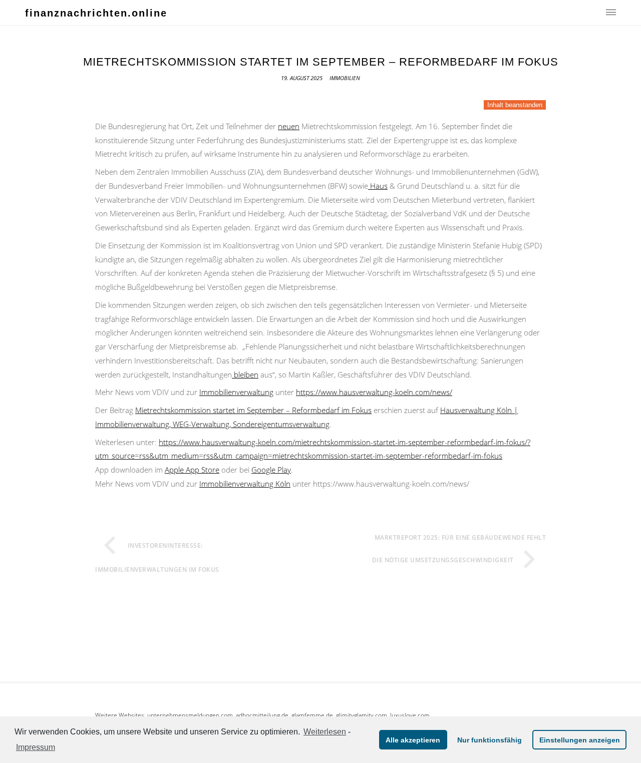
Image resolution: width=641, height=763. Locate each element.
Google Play (271, 470)
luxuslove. (404, 715)
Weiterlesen (324, 731)
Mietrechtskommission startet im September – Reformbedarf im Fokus (253, 410)
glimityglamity (355, 715)
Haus (378, 186)
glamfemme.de (312, 715)
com (424, 715)
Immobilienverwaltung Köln (244, 484)
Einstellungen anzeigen (579, 740)
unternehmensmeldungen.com (190, 715)
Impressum (35, 747)
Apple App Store (192, 470)
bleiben (245, 374)
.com (380, 715)
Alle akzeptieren (413, 740)
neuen (288, 126)
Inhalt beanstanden (514, 105)
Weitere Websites (119, 715)
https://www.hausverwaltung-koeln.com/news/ (374, 392)
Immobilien (345, 78)
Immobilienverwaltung (236, 392)
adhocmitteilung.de (262, 715)
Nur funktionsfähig (489, 740)
